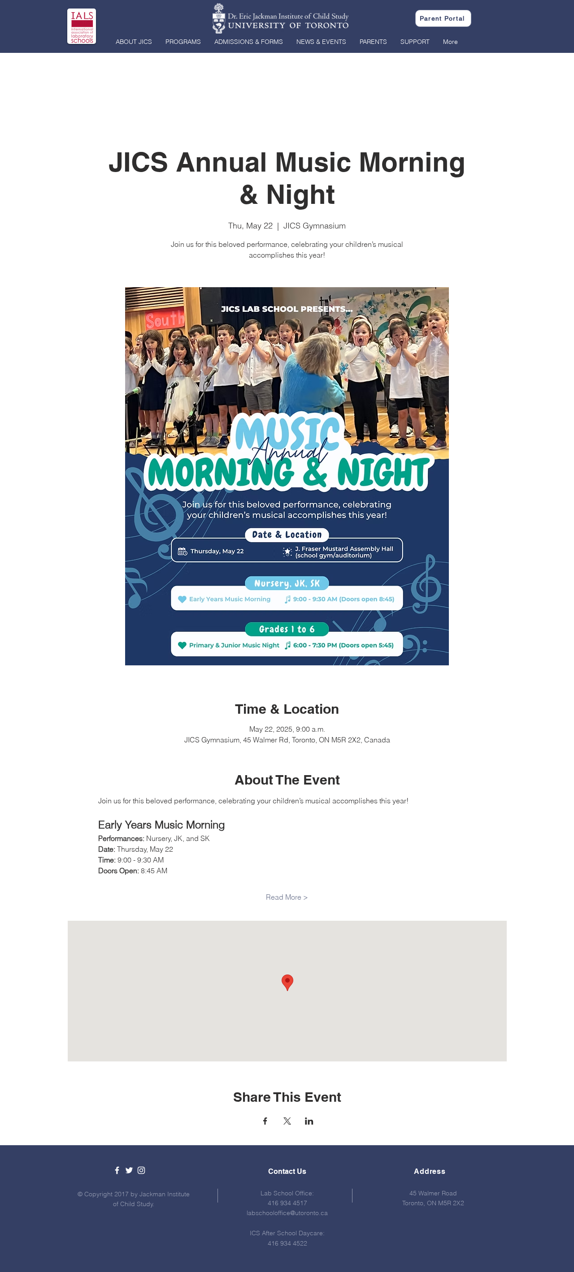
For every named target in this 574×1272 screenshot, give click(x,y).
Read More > (287, 897)
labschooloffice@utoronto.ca (287, 1213)
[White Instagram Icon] (141, 1170)
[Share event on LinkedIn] (309, 1121)
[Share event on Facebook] (265, 1121)
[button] (134, 41)
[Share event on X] (287, 1121)
